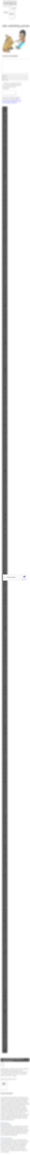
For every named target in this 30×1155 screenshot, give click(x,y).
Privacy (23, 579)
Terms (25, 579)
